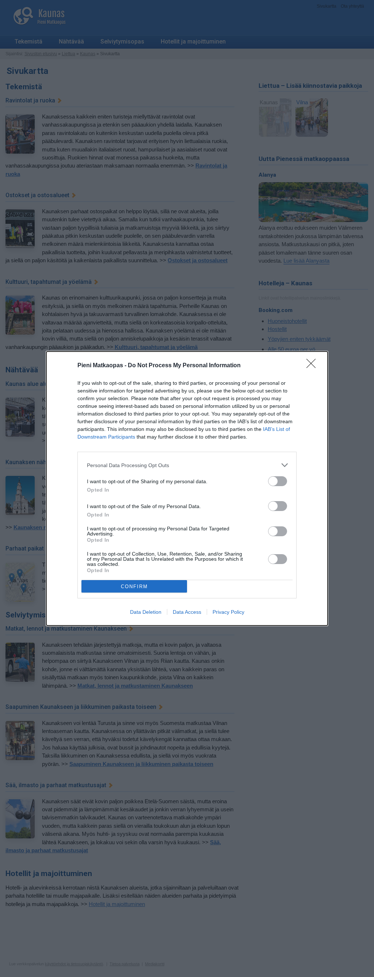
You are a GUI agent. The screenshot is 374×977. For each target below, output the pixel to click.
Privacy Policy (228, 612)
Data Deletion (145, 612)
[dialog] (187, 488)
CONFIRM (134, 586)
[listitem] (187, 465)
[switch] (277, 481)
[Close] (313, 366)
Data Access (187, 612)
